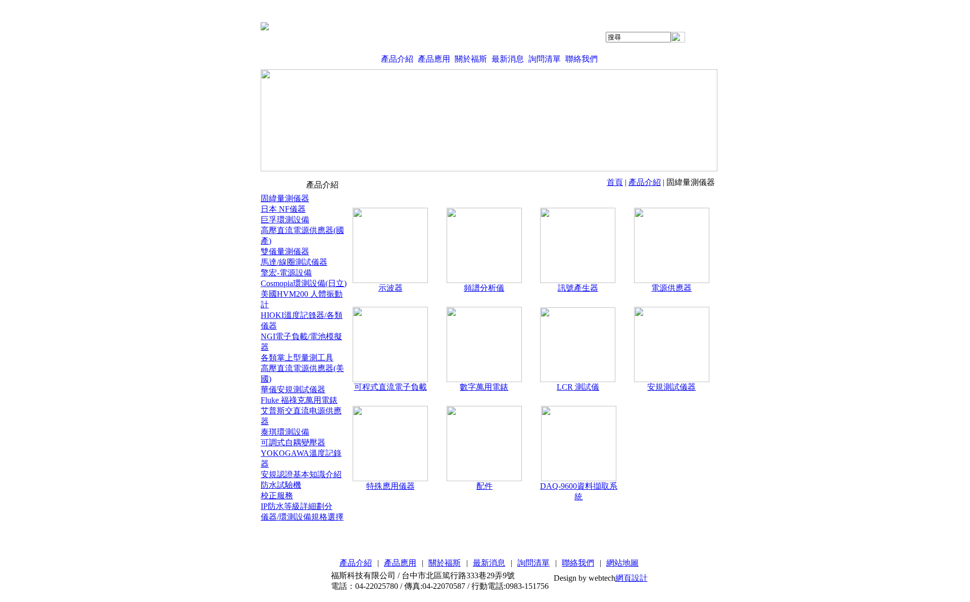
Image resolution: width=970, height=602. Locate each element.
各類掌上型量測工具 (297, 357)
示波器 (390, 288)
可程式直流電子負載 (390, 387)
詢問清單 (544, 59)
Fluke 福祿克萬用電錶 (299, 400)
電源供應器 (671, 288)
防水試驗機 (281, 485)
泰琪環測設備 (285, 432)
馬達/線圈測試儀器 (294, 262)
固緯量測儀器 (285, 198)
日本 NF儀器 (283, 209)
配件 (484, 486)
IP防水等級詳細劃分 (296, 506)
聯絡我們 (581, 59)
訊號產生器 (578, 288)
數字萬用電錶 (484, 387)
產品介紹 (397, 59)
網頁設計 (631, 578)
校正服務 (277, 495)
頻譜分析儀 (484, 288)
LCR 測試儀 (578, 387)
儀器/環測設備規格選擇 (302, 517)
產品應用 (434, 59)
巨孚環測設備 (285, 219)
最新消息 (508, 59)
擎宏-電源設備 (286, 272)
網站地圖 (622, 563)
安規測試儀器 (671, 387)
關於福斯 (471, 59)
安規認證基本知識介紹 (301, 474)
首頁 (615, 182)
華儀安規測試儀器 (293, 389)
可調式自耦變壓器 (293, 442)
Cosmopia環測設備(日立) (304, 283)
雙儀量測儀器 (285, 251)
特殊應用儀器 (390, 486)
